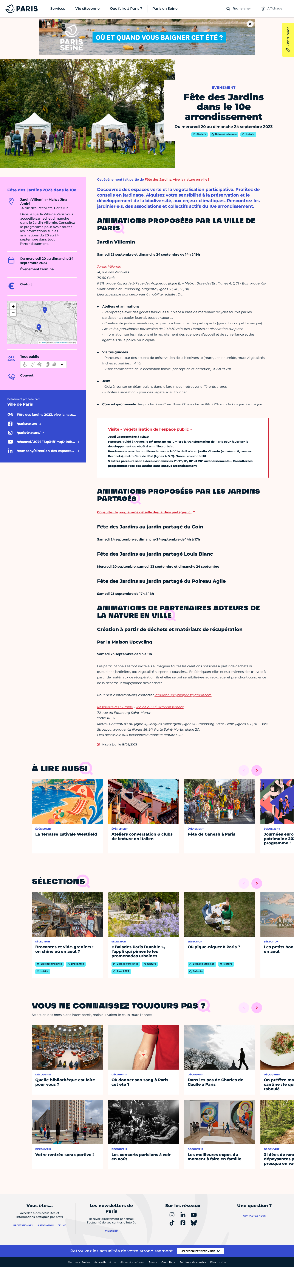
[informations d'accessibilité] (43, 364)
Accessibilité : (119, 1262)
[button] (39, 327)
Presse (153, 1262)
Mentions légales (79, 1262)
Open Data (168, 1262)
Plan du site (218, 1262)
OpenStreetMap (61, 342)
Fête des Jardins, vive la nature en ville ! (177, 179)
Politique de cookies (192, 1262)
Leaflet (43, 342)
